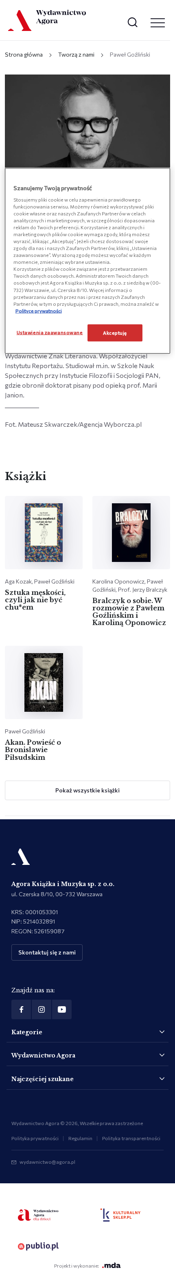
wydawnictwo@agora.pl (47, 1162)
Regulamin (80, 1138)
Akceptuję (115, 332)
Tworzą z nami (76, 54)
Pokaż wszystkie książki (87, 790)
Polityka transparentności (131, 1138)
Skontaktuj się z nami (47, 952)
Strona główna (24, 54)
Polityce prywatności (38, 310)
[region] (87, 261)
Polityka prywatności (35, 1138)
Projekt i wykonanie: (76, 1265)
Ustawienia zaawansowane (50, 332)
